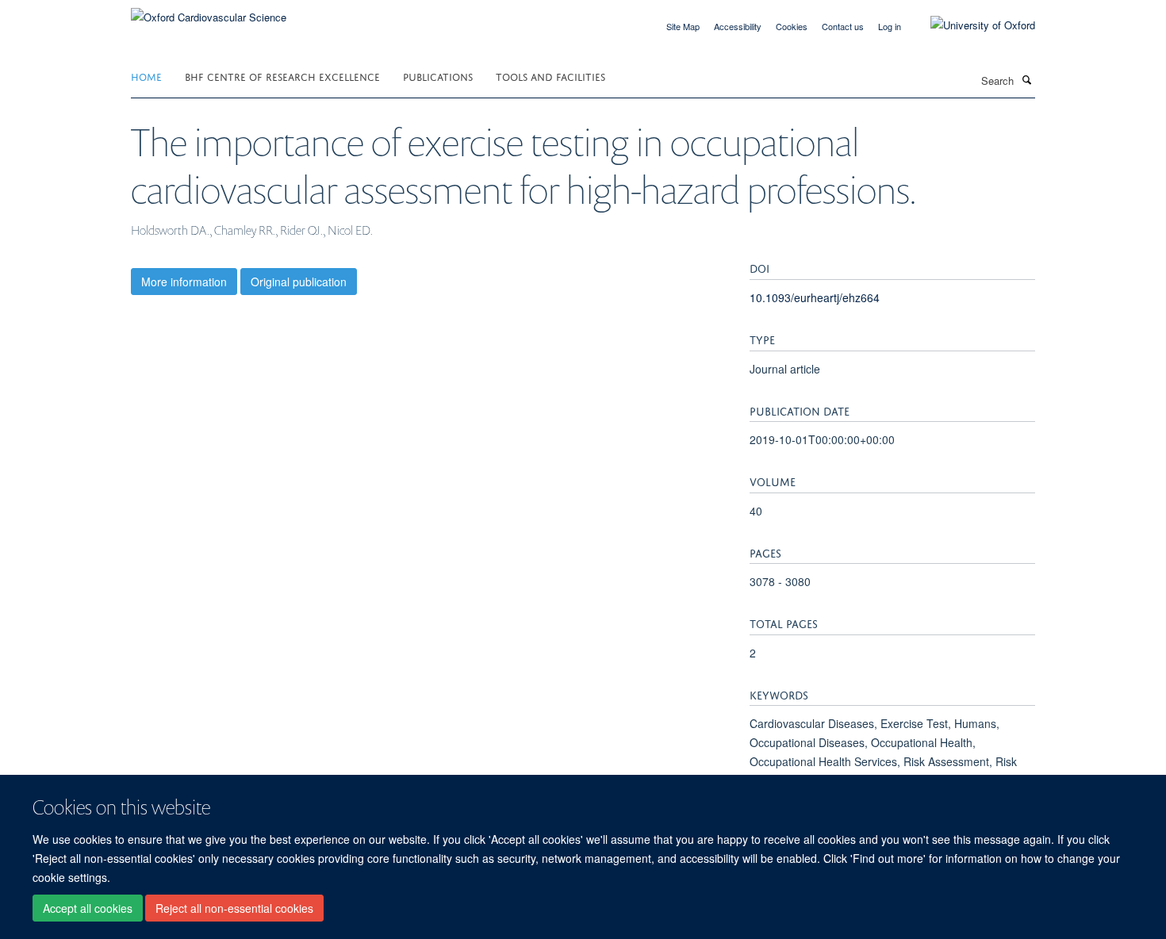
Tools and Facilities (550, 75)
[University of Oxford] (971, 25)
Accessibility (737, 26)
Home (146, 75)
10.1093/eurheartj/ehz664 (815, 297)
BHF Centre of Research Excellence (282, 75)
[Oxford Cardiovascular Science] (208, 11)
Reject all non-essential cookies (234, 908)
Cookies (791, 26)
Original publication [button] (299, 281)
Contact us (843, 26)
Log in (889, 26)
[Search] (1026, 79)
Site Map (683, 26)
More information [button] (184, 281)
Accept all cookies (87, 908)
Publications (438, 75)
